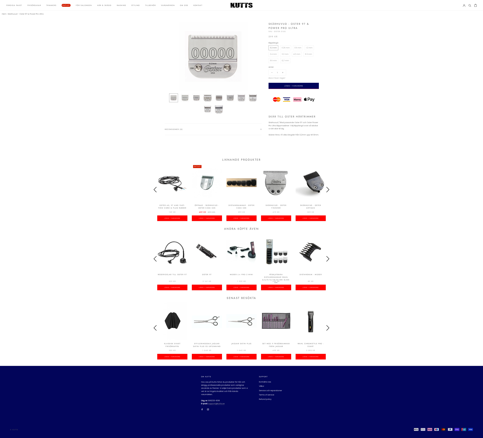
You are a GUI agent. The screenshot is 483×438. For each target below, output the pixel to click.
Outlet (66, 5)
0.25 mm (286, 47)
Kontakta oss (265, 381)
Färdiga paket (14, 5)
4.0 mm (296, 54)
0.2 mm (273, 47)
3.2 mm (285, 54)
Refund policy (265, 399)
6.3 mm (308, 54)
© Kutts (14, 430)
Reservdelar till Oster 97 (172, 274)
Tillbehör (150, 5)
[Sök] (470, 5)
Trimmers (51, 5)
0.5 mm (297, 47)
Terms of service (266, 394)
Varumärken (168, 5)
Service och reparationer (270, 390)
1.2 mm (309, 47)
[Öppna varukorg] (475, 5)
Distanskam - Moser (311, 274)
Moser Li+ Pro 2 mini (241, 274)
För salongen (84, 5)
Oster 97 (207, 274)
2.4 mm (273, 54)
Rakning (121, 5)
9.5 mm (273, 60)
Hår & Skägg (104, 5)
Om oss (184, 5)
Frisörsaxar (34, 5)
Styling (135, 5)
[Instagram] (208, 409)
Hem (4, 14)
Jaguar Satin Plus (241, 343)
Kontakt (197, 5)
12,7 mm (285, 60)
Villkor (261, 386)
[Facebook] (202, 409)
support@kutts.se (216, 403)
